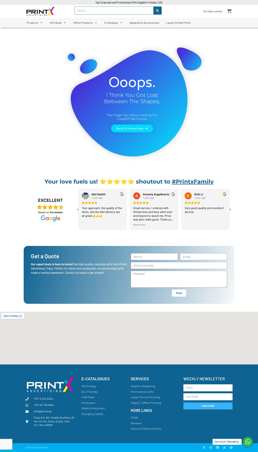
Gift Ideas (56, 22)
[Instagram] (210, 447)
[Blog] (231, 447)
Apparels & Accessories (144, 22)
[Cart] (229, 11)
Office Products (83, 22)
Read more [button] (139, 224)
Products (32, 22)
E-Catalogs (111, 22)
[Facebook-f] (204, 447)
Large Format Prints (178, 22)
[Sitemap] (224, 447)
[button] (229, 209)
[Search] (157, 10)
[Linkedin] (217, 447)
